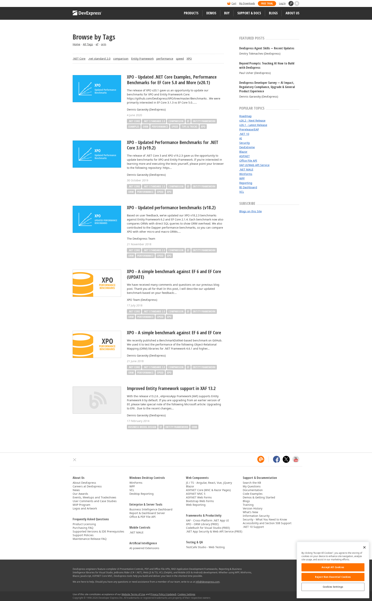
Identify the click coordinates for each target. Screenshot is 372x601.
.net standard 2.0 (99, 58)
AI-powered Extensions (144, 548)
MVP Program (81, 505)
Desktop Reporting (141, 494)
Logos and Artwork (85, 508)
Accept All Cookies (333, 567)
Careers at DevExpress (87, 486)
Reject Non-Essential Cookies (333, 576)
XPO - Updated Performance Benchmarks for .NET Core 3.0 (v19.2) (172, 145)
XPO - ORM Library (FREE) (202, 524)
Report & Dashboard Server (147, 513)
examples (133, 126)
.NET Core (79, 58)
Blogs (273, 13)
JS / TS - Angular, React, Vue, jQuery (209, 482)
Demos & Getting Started (259, 497)
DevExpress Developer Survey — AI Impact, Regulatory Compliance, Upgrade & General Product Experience (267, 87)
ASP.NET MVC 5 (195, 494)
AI (240, 138)
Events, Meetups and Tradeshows (94, 497)
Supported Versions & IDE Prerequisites (98, 531)
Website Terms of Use (133, 594)
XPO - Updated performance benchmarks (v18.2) (171, 207)
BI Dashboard (248, 187)
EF (188, 121)
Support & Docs (249, 13)
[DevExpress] (84, 4)
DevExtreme (247, 147)
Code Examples (253, 494)
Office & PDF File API (142, 517)
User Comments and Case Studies (95, 501)
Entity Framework (142, 58)
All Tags (88, 44)
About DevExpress (84, 482)
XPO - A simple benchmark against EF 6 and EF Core (174, 332)
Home (76, 44)
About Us (292, 13)
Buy (226, 13)
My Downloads (247, 3)
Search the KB (252, 482)
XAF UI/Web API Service (254, 165)
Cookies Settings (333, 586)
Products (191, 13)
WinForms (245, 174)
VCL (241, 192)
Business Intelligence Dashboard (150, 509)
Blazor (243, 151)
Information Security (256, 516)
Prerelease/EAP (249, 129)
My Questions (252, 486)
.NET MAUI (246, 169)
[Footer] (75, 459)
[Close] (364, 547)
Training (248, 505)
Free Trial (267, 3)
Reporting (245, 183)
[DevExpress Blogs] (260, 459)
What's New (250, 512)
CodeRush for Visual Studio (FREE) (208, 528)
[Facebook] (276, 459)
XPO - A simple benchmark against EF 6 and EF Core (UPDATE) (174, 274)
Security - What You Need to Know (265, 519)
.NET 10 (244, 134)
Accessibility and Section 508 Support (267, 523)
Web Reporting (196, 505)
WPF (242, 178)
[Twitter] (286, 459)
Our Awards (80, 494)
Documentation (253, 490)
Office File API (248, 160)
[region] (333, 570)
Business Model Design (142, 427)
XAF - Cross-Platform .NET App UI (207, 520)
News (76, 490)
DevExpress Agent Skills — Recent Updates (266, 48)
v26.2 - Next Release (252, 120)
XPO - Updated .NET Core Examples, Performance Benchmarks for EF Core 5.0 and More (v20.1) (172, 79)
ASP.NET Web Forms (199, 497)
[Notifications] (296, 3)
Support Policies (83, 535)
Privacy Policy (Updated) (163, 594)
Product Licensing (84, 524)
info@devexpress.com (208, 581)
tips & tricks (189, 126)
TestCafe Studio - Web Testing (205, 547)
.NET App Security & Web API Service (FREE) (214, 531)
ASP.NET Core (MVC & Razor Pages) (208, 490)
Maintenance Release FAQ (90, 539)
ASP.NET (244, 156)
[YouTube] (295, 459)
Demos (211, 13)
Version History (252, 508)
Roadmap (245, 116)
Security (244, 143)
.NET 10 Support (253, 527)
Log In (282, 3)
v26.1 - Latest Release (253, 125)
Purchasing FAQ (83, 528)
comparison (120, 58)
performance (164, 58)
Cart (234, 3)
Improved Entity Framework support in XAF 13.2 (171, 388)
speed (180, 58)
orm (103, 44)
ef (97, 44)
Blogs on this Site (250, 211)
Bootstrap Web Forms (200, 501)
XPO (189, 58)
